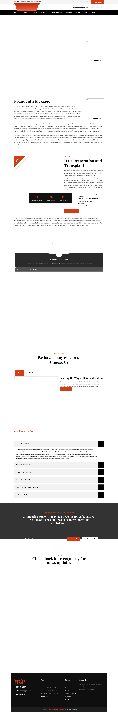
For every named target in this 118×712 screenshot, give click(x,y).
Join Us (86, 12)
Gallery (78, 12)
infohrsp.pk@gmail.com (81, 8)
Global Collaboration (59, 259)
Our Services (25, 12)
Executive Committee (40, 12)
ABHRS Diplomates (56, 12)
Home (15, 12)
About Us (95, 12)
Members (69, 12)
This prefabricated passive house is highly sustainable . (40, 571)
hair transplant (22, 568)
